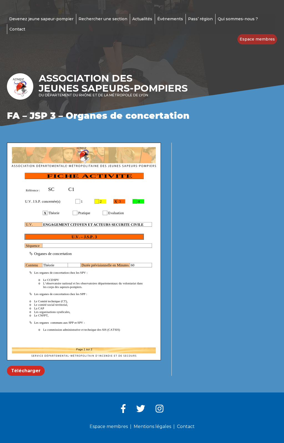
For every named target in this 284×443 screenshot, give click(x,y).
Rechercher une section (102, 18)
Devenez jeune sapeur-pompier (41, 18)
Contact (17, 29)
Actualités (142, 18)
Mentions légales (152, 426)
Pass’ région (200, 18)
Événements (170, 18)
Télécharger (25, 370)
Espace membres (257, 39)
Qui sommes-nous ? (238, 18)
